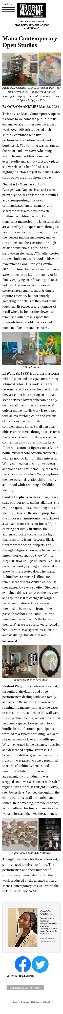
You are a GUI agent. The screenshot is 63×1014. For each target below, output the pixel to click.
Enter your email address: (21, 975)
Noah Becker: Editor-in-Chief (31, 1002)
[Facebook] (22, 964)
